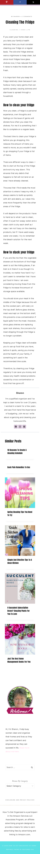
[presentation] (20, 492)
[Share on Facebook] (20, 2)
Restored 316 (28, 849)
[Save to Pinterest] (6, 2)
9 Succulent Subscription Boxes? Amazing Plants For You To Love (18, 611)
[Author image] (9, 16)
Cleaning (14, 29)
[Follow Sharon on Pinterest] (24, 427)
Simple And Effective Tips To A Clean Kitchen (19, 561)
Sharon (16, 16)
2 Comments (27, 16)
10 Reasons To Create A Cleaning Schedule (17, 451)
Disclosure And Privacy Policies (20, 800)
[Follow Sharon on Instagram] (20, 427)
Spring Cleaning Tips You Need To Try (19, 513)
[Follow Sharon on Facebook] (16, 427)
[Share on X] (33, 2)
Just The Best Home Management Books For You (18, 660)
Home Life (25, 29)
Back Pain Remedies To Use (18, 467)
